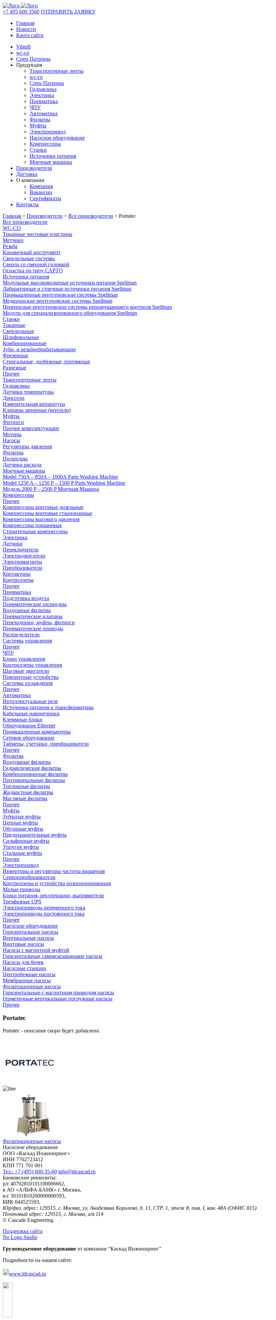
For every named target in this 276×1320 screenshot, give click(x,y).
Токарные (14, 325)
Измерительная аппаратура (34, 404)
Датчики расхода (22, 465)
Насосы (11, 440)
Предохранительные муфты (35, 835)
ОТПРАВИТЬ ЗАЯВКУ (68, 11)
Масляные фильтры (25, 798)
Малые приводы (21, 889)
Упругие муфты (21, 847)
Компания (41, 186)
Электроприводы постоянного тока (43, 914)
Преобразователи (22, 568)
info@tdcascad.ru (77, 1171)
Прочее (11, 374)
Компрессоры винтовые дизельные (43, 507)
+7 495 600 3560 (21, 11)
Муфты (38, 125)
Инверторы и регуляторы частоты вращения (54, 871)
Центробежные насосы (29, 974)
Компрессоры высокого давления (41, 519)
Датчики (13, 543)
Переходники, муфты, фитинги (39, 622)
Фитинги (13, 422)
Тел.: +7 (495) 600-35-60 (30, 1171)
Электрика (42, 95)
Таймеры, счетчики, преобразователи (46, 744)
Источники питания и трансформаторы (48, 707)
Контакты (27, 204)
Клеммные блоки (22, 719)
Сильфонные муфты (26, 841)
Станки (38, 150)
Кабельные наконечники (31, 713)
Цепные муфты (20, 823)
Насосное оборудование (57, 138)
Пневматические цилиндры (35, 604)
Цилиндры (15, 458)
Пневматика (44, 101)
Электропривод (48, 131)
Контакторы (17, 574)
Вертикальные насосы (28, 938)
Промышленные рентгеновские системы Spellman (60, 295)
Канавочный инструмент (32, 252)
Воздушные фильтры (27, 610)
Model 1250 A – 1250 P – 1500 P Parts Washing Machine (64, 483)
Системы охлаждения (28, 683)
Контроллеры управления (32, 665)
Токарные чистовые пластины (37, 234)
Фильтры (40, 119)
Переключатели (21, 549)
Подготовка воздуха (26, 598)
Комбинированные (24, 343)
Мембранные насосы (27, 980)
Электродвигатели (24, 556)
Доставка (26, 174)
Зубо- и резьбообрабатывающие (39, 349)
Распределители (21, 634)
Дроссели (14, 398)
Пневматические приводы (33, 628)
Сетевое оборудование (29, 738)
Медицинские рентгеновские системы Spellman (57, 301)
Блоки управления (24, 659)
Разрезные (14, 367)
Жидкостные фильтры (28, 792)
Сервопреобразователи (29, 877)
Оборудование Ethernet (29, 725)
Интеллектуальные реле (30, 701)
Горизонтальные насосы (30, 932)
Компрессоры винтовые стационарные (47, 513)
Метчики (13, 240)
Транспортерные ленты (56, 71)
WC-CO (12, 228)
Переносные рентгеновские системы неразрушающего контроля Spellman (87, 307)
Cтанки (11, 319)
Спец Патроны (33, 59)
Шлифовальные (21, 337)
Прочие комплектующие (31, 428)
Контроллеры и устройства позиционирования (57, 883)
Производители (34, 168)
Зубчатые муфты (22, 816)
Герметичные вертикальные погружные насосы (57, 998)
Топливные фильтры (26, 786)
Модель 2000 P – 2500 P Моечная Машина (51, 489)
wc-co (22, 53)
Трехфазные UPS (22, 901)
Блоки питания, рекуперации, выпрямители (53, 895)
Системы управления (27, 640)
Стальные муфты (22, 853)
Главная (25, 23)
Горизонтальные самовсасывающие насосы (52, 956)
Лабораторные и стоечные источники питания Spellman (67, 289)
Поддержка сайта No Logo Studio (22, 1234)
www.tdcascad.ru (27, 1274)
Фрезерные (15, 355)
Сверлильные (18, 331)
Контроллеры (18, 580)
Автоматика (44, 113)
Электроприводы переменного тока (44, 907)
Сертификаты (45, 198)
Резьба (10, 246)
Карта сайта (29, 35)
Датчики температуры (28, 392)
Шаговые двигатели (26, 671)
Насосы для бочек (23, 962)
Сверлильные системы (29, 258)
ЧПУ (35, 107)
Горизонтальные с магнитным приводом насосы (58, 992)
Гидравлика (43, 89)
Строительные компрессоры (35, 531)
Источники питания (53, 156)
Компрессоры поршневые (32, 525)
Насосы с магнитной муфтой (36, 950)
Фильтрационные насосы (32, 986)
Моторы (12, 434)
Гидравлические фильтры (32, 768)
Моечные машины (51, 162)
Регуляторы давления (27, 446)
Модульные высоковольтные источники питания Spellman (70, 283)
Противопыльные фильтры (34, 780)
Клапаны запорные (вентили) (37, 410)
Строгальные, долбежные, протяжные (46, 361)
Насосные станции (24, 968)
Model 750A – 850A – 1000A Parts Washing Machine (60, 477)
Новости (26, 29)
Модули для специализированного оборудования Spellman (70, 313)
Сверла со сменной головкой (36, 264)
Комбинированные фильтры (35, 774)
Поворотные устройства (31, 677)
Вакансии (41, 192)
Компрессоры (45, 144)
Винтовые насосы (23, 944)
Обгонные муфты (23, 829)
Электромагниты (22, 562)
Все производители (90, 216)
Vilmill (23, 47)
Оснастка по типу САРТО (33, 270)
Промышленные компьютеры (37, 731)
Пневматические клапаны (33, 616)
